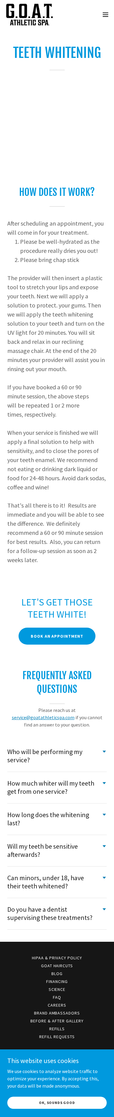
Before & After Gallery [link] (57, 1021)
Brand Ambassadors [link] (57, 1013)
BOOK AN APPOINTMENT (57, 636)
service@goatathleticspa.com (43, 717)
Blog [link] (57, 973)
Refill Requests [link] (57, 1036)
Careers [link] (57, 1005)
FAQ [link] (57, 997)
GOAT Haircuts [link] (57, 965)
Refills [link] (57, 1028)
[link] (29, 14)
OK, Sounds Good (57, 1102)
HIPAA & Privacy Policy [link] (57, 958)
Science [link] (57, 989)
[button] (105, 14)
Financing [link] (57, 981)
